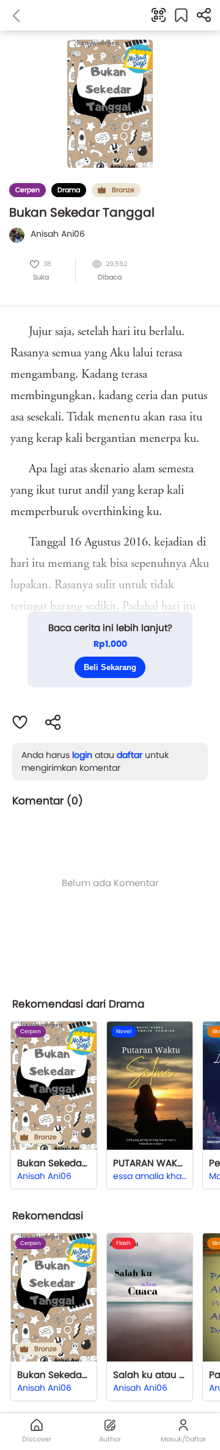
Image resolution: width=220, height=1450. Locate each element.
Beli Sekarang (110, 667)
